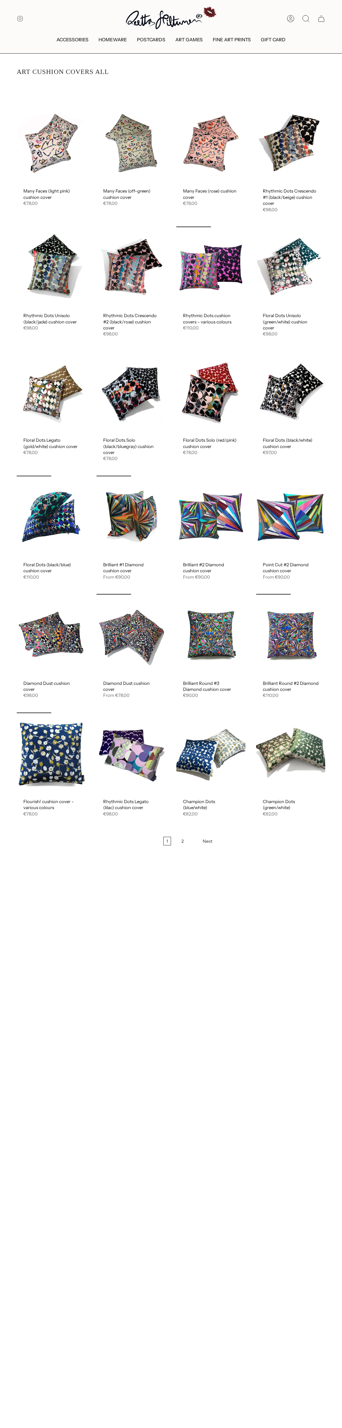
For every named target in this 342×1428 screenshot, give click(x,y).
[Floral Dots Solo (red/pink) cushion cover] (210, 392)
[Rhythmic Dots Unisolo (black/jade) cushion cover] (51, 268)
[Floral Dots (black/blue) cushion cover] (51, 517)
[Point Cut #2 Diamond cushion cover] (290, 517)
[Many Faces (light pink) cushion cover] (51, 143)
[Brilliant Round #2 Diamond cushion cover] (290, 635)
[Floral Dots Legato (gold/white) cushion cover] (51, 392)
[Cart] (321, 18)
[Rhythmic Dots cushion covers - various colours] (210, 268)
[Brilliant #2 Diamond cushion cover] (210, 517)
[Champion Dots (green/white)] (290, 754)
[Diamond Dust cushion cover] (51, 635)
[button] (72, 40)
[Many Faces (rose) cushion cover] (210, 143)
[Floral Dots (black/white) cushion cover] (290, 392)
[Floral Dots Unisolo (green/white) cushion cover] (290, 268)
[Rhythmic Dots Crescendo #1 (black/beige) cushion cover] (290, 143)
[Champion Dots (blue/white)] (210, 754)
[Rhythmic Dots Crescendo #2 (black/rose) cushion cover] (131, 268)
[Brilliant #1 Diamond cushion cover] (131, 517)
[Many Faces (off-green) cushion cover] (131, 143)
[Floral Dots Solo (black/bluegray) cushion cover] (131, 392)
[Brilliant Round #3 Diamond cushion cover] (210, 635)
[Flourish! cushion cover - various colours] (51, 754)
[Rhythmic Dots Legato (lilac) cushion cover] (131, 754)
